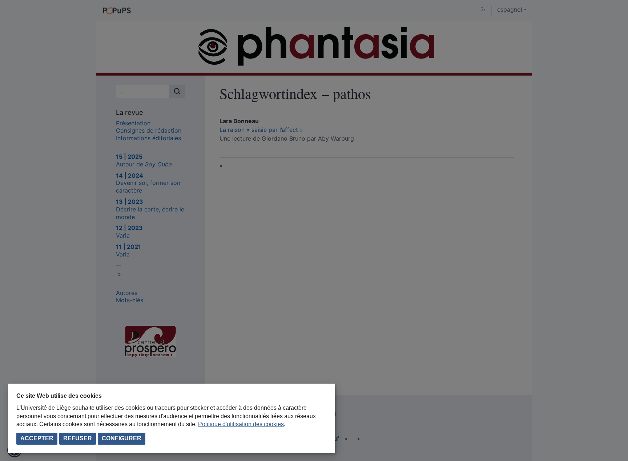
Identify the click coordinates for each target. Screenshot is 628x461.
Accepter (36, 438)
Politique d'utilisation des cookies (241, 424)
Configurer (121, 438)
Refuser (77, 438)
